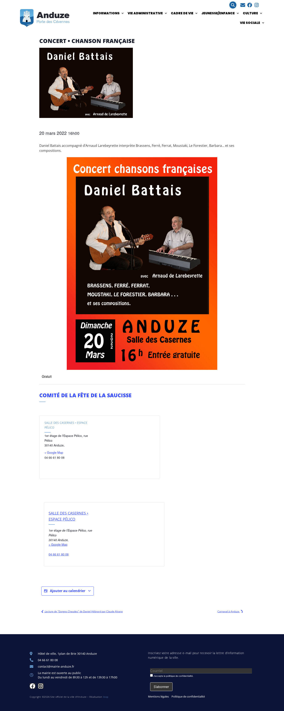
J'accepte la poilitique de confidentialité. (173, 676)
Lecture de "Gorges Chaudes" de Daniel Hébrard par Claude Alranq (83, 611)
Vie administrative (145, 13)
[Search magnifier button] (232, 5)
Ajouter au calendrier (67, 590)
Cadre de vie (182, 13)
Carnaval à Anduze (228, 611)
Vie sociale (250, 23)
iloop (106, 696)
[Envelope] (242, 5)
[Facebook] (249, 5)
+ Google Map (53, 452)
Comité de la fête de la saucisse (85, 395)
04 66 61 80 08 (59, 554)
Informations (106, 13)
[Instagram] (256, 5)
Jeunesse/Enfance (218, 13)
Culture (250, 13)
